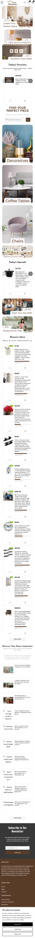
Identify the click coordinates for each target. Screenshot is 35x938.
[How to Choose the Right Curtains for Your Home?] (8, 669)
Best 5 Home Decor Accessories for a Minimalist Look (21, 773)
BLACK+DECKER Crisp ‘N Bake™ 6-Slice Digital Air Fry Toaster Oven (22, 81)
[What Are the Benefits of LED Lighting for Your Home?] (8, 806)
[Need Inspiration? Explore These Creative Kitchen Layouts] (8, 745)
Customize (17, 929)
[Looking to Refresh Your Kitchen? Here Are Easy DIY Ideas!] (8, 685)
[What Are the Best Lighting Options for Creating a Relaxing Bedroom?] (8, 791)
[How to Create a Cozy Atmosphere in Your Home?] (8, 730)
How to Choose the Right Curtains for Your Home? (22, 666)
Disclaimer (4, 904)
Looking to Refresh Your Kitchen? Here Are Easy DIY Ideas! (22, 682)
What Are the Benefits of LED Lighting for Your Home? (22, 803)
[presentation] (4, 81)
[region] (17, 922)
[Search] (25, 2)
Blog (2, 889)
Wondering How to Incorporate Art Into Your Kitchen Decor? (22, 697)
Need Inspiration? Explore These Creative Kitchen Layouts (22, 742)
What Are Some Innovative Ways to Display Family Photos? (22, 758)
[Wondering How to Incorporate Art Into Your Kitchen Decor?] (8, 700)
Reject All (17, 934)
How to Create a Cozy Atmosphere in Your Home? (21, 727)
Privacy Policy (5, 899)
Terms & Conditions (7, 902)
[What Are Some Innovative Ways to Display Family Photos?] (8, 761)
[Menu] (2, 2)
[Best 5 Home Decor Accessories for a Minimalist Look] (8, 776)
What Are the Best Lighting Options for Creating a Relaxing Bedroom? (21, 789)
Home (3, 887)
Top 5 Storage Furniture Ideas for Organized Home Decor (23, 712)
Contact (4, 892)
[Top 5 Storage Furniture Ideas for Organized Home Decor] (8, 715)
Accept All (17, 924)
